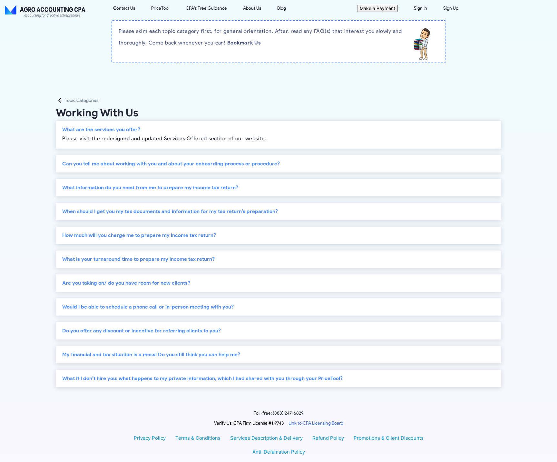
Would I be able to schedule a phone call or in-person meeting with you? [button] (148, 307)
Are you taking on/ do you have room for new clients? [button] (126, 283)
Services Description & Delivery (266, 438)
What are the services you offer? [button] (101, 129)
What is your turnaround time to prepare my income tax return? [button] (138, 259)
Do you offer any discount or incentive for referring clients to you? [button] (141, 331)
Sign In (420, 8)
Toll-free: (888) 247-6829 (279, 413)
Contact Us (124, 8)
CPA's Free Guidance (206, 8)
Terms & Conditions (197, 438)
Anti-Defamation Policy (278, 452)
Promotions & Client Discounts (389, 438)
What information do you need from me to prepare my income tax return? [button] (150, 187)
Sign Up (450, 8)
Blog (281, 8)
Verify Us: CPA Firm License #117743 (278, 423)
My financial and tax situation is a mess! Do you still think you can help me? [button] (151, 354)
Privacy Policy (150, 438)
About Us (252, 8)
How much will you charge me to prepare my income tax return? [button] (139, 235)
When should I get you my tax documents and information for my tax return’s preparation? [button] (170, 211)
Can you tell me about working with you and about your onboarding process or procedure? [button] (171, 164)
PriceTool (160, 8)
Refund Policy (328, 438)
